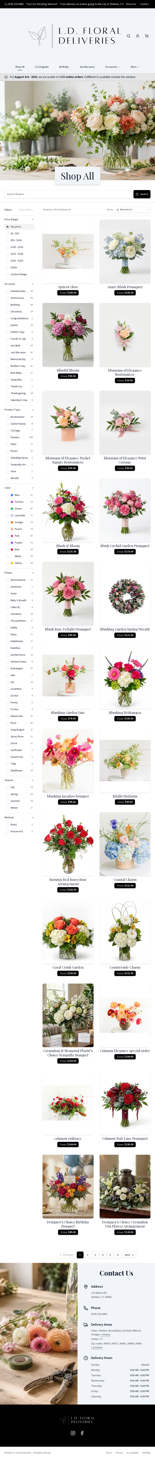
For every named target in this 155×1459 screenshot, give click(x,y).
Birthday (64, 67)
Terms (109, 1452)
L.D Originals (42, 67)
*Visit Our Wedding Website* (42, 4)
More (134, 67)
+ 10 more (96, 1347)
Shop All (19, 67)
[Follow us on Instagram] (73, 1433)
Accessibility (133, 1452)
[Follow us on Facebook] (82, 1433)
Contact (144, 4)
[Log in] (137, 36)
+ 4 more (105, 1334)
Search (144, 194)
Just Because (87, 67)
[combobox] (132, 210)
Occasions (111, 67)
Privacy (119, 1452)
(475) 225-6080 (16, 4)
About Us (131, 4)
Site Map (146, 1452)
